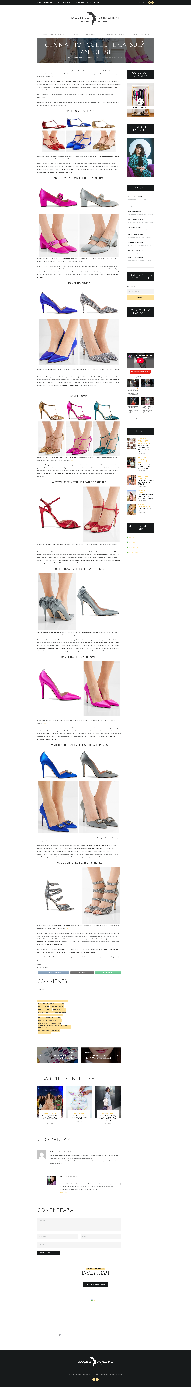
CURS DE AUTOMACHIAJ (136, 243)
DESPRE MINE (79, 2)
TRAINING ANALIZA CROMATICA (54, 35)
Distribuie (118, 1001)
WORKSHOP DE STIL (65, 2)
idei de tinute (43, 1006)
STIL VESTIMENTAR (134, 212)
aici (70, 159)
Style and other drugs (144, 509)
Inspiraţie (141, 443)
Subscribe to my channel (142, 372)
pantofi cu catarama (58, 1012)
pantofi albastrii (45, 1009)
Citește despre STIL (116, 35)
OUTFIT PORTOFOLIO (135, 235)
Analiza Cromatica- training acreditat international (145, 467)
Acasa (68, 57)
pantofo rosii (43, 1023)
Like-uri (109, 1001)
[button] (142, 377)
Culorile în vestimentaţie (143, 439)
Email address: (131, 287)
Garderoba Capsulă (92, 35)
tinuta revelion (44, 1033)
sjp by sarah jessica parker (48, 1030)
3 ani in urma (142, 501)
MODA (54, 1113)
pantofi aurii (43, 1012)
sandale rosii (56, 1023)
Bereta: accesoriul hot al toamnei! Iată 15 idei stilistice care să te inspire (107, 1118)
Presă (89, 2)
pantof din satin (57, 1006)
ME (61, 1177)
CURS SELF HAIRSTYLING (136, 250)
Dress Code (142, 442)
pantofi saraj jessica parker (49, 1018)
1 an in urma (142, 454)
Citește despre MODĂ (140, 35)
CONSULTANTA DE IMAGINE (46, 2)
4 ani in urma (142, 513)
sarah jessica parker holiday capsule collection (52, 1026)
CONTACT (97, 2)
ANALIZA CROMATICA (135, 196)
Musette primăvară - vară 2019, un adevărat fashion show (50, 1118)
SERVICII (75, 35)
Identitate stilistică (142, 505)
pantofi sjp (42, 1020)
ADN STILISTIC (142, 458)
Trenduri (141, 492)
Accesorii (89, 57)
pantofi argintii (59, 1009)
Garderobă (78, 57)
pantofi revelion (44, 1015)
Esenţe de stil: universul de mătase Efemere (79, 1117)
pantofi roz (57, 1015)
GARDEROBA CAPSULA (135, 219)
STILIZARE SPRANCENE (135, 258)
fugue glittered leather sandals (51, 1004)
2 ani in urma (142, 486)
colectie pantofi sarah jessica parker (52, 1001)
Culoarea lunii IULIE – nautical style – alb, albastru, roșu (145, 496)
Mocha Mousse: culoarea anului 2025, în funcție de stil (145, 448)
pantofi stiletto (55, 1020)
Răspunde (53, 1167)
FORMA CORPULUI (134, 204)
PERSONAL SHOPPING (135, 227)
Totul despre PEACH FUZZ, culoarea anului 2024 (146, 482)
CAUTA (140, 2)
